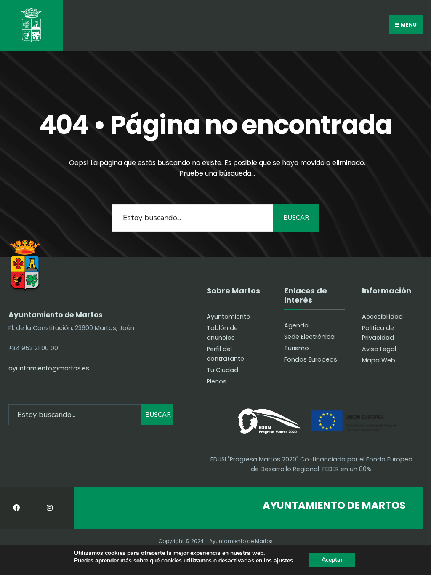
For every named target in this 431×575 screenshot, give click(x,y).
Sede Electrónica (309, 337)
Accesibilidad (382, 316)
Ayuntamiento (228, 316)
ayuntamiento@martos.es (48, 368)
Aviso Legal (379, 349)
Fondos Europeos (310, 359)
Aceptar (332, 560)
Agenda (296, 325)
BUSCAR (296, 217)
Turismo (296, 348)
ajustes (283, 560)
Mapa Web (378, 360)
